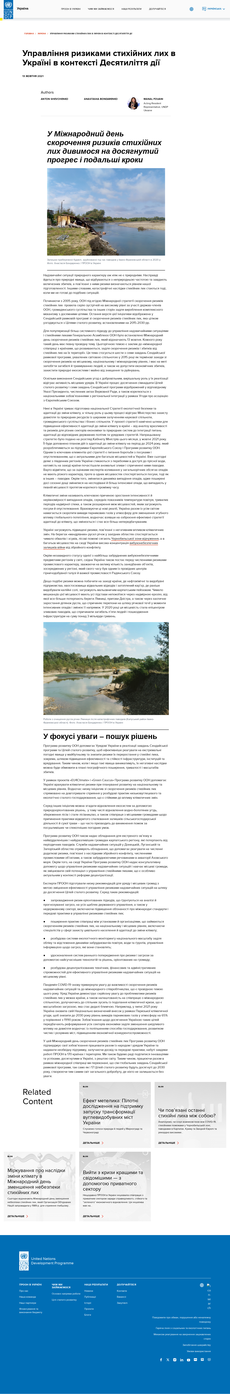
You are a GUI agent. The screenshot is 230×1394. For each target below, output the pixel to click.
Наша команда (27, 1297)
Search (198, 9)
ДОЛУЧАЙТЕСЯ (157, 8)
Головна (29, 34)
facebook (161, 1359)
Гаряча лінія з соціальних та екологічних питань (183, 1328)
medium (202, 1359)
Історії (87, 1303)
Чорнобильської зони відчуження (135, 538)
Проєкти (89, 1309)
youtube (188, 1359)
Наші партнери (27, 1303)
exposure (209, 1359)
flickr (195, 1359)
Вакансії (121, 1297)
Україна (22, 8)
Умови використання (199, 1351)
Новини (88, 1291)
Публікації (90, 1297)
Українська (214, 9)
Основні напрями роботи (66, 1293)
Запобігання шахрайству (197, 1345)
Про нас (23, 1291)
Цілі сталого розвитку (64, 1300)
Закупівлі (122, 1303)
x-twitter (167, 1359)
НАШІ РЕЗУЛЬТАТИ (131, 8)
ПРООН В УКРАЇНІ (70, 8)
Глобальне (191, 9)
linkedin (181, 1359)
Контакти (122, 1291)
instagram (174, 1359)
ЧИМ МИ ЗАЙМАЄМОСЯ (101, 8)
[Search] (209, 1297)
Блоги (87, 1315)
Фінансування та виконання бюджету (30, 1310)
